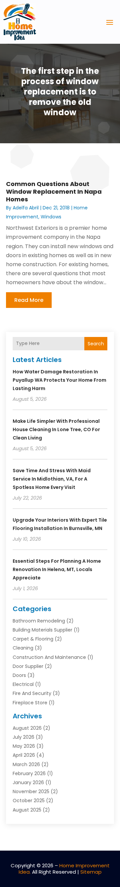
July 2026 (23, 737)
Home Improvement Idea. (64, 869)
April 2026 (24, 755)
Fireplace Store (30, 702)
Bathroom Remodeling (39, 620)
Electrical (23, 684)
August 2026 (27, 728)
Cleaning (23, 648)
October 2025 (29, 800)
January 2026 (28, 782)
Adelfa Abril (26, 207)
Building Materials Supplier (42, 630)
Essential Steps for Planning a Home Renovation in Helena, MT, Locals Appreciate (57, 569)
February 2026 (29, 773)
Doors (19, 675)
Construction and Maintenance (49, 657)
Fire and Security (32, 693)
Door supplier (28, 666)
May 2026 (24, 746)
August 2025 (27, 810)
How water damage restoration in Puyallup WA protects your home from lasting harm (59, 380)
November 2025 (31, 791)
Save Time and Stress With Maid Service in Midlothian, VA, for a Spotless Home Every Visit (52, 479)
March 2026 (26, 764)
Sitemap (91, 871)
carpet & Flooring (33, 639)
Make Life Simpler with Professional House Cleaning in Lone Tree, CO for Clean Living (56, 429)
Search (96, 343)
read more (28, 300)
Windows (51, 216)
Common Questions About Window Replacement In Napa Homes (54, 192)
